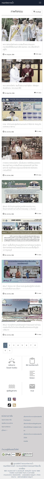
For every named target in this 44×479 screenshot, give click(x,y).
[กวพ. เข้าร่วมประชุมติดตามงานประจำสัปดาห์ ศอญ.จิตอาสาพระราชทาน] (22, 109)
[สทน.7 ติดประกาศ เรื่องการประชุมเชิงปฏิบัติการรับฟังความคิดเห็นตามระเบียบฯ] (22, 271)
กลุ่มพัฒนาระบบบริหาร (7, 423)
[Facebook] (9, 399)
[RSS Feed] (14, 405)
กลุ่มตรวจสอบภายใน (7, 420)
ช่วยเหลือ (26, 441)
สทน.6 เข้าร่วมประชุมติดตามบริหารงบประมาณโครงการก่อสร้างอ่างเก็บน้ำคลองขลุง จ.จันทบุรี (19, 207)
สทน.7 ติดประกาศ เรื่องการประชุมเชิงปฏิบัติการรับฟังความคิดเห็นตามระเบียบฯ (21, 287)
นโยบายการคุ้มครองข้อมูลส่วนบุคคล (32, 423)
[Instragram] (14, 399)
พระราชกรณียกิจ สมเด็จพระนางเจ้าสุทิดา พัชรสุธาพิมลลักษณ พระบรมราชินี (21, 87)
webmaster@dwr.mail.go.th (25, 477)
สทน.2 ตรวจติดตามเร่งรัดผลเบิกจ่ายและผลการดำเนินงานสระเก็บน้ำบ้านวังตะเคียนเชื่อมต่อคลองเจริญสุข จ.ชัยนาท (22, 327)
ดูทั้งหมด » (4, 430)
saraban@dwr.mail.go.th (29, 475)
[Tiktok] (9, 405)
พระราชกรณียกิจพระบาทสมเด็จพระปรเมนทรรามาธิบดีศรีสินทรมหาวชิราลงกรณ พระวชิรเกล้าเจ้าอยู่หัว (21, 47)
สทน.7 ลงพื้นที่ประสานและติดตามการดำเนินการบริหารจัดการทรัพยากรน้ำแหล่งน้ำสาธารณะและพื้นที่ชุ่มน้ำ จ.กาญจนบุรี (22, 247)
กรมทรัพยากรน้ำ (8, 2)
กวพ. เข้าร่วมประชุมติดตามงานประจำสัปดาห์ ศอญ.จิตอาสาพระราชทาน (22, 125)
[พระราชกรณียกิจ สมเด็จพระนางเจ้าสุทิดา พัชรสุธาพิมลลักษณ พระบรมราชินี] (22, 70)
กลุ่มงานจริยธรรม (6, 427)
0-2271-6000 (18, 473)
